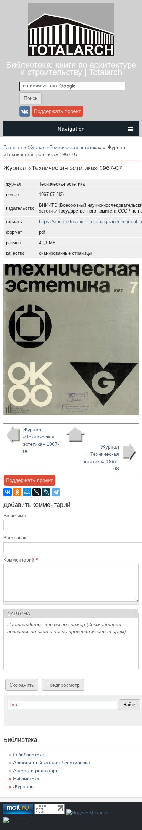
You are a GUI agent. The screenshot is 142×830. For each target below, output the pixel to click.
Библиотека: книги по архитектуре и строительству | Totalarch (71, 68)
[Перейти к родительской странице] (75, 434)
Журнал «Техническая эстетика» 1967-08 (101, 457)
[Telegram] (56, 492)
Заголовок (14, 537)
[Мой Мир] (27, 492)
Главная (12, 147)
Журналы (23, 786)
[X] (36, 492)
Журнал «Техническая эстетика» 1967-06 (41, 440)
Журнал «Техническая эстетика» (65, 147)
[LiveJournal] (46, 492)
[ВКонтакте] (7, 492)
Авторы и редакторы (36, 770)
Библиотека (26, 778)
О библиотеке (28, 754)
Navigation (71, 129)
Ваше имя (14, 515)
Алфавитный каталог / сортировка (51, 762)
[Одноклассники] (17, 492)
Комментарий (20, 560)
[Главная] (71, 54)
